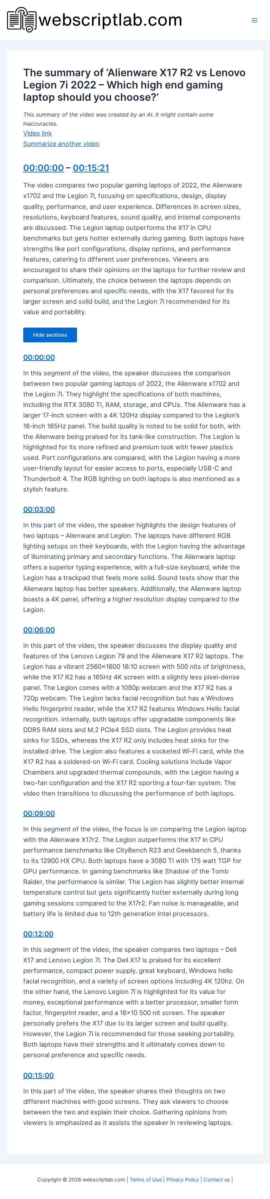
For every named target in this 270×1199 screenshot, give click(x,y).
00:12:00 (38, 934)
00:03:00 (39, 509)
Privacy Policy (182, 1180)
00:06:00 (39, 630)
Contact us (217, 1180)
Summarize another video (61, 143)
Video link (37, 133)
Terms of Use (146, 1180)
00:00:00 (43, 168)
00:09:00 (39, 813)
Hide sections (50, 335)
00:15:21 (91, 168)
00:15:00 (38, 1075)
